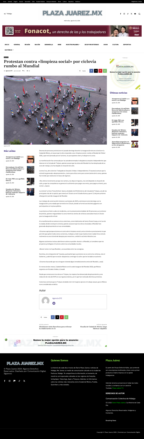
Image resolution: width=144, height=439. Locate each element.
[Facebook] (120, 14)
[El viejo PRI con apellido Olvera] (30, 181)
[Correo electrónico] (53, 303)
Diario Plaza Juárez (118, 403)
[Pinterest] (100, 71)
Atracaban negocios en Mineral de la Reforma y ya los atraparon (121, 143)
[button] (139, 13)
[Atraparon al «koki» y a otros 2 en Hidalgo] (30, 159)
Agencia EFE (9, 71)
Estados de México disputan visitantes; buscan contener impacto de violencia (15, 191)
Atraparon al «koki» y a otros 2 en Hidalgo (14, 157)
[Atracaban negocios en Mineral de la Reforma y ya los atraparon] (134, 144)
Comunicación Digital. (133, 432)
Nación (6, 57)
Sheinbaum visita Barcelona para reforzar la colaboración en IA (55, 328)
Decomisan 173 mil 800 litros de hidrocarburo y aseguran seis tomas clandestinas (15, 169)
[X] (131, 14)
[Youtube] (135, 14)
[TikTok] (127, 14)
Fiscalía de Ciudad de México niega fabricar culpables (93, 328)
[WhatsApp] (105, 71)
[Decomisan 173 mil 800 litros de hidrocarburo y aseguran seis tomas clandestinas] (30, 170)
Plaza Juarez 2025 (110, 432)
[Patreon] (14, 381)
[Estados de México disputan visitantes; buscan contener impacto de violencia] (30, 192)
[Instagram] (124, 14)
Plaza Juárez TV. (118, 388)
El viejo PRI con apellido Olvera (15, 179)
